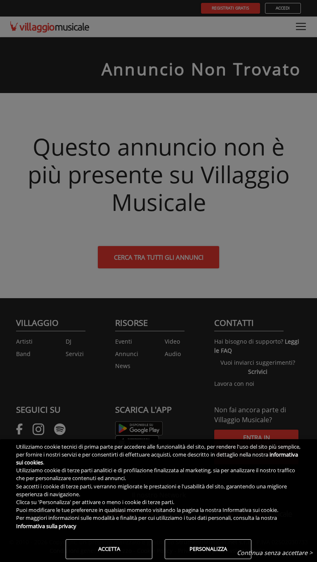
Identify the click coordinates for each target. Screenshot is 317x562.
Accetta (109, 548)
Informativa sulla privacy (46, 526)
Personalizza (208, 548)
